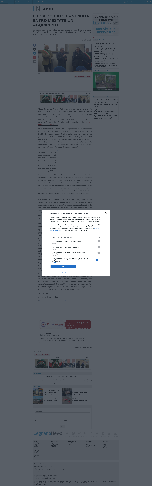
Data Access (76, 272)
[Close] (106, 213)
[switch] (98, 241)
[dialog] (76, 243)
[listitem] (76, 237)
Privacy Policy (86, 272)
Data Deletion (66, 272)
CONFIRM (63, 266)
